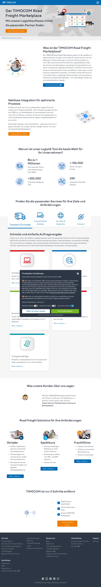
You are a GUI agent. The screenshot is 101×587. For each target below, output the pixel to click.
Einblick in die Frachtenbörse (57, 554)
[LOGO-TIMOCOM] (9, 2)
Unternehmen (76, 538)
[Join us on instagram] (58, 578)
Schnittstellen (6, 551)
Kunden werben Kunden (80, 541)
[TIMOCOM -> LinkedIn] (54, 578)
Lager (29, 546)
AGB (3, 566)
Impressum (5, 563)
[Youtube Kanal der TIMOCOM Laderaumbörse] (47, 578)
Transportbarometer (53, 546)
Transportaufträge (33, 543)
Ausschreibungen (33, 538)
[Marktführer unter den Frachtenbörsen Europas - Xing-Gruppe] (50, 578)
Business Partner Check (10, 554)
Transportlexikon (52, 549)
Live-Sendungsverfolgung (11, 546)
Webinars (49, 551)
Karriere (74, 546)
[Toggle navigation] (97, 2)
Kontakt (96, 541)
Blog (48, 541)
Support (96, 538)
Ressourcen (50, 538)
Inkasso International (35, 548)
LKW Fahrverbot (52, 556)
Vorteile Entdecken (52, 85)
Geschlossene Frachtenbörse (12, 544)
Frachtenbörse (6, 541)
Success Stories (77, 544)
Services (4, 538)
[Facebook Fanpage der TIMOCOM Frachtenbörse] (43, 578)
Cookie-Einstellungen (9, 571)
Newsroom (50, 544)
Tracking (30, 541)
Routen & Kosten (7, 549)
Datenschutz (6, 568)
